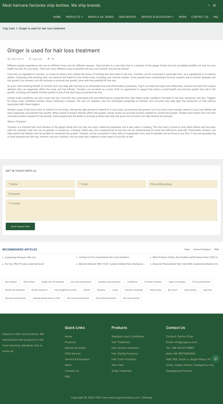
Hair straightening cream (65, 290)
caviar (115, 290)
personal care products (15, 298)
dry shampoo (11, 282)
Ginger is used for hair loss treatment (42, 28)
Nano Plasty (29, 282)
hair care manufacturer (81, 282)
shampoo (101, 290)
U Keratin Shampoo (153, 282)
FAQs (216, 249)
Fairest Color (155, 290)
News (187, 249)
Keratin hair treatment (15, 290)
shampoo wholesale (134, 290)
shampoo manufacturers (109, 282)
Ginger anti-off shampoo (53, 282)
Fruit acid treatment (201, 282)
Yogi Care (207, 290)
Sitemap (147, 397)
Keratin (87, 290)
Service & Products (202, 249)
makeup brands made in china (46, 298)
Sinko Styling (190, 290)
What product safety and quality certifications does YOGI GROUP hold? (187, 257)
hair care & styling (131, 298)
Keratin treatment (40, 290)
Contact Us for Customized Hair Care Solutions (104, 257)
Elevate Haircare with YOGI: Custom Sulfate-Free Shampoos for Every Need (113, 263)
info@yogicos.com (185, 342)
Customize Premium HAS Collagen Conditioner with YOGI (21, 257)
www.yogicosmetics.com (124, 397)
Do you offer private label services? (24, 263)
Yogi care (8, 28)
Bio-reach (172, 290)
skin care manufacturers (78, 298)
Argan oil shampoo (177, 282)
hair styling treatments (106, 298)
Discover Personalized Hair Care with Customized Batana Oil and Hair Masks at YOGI (187, 263)
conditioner (132, 282)
